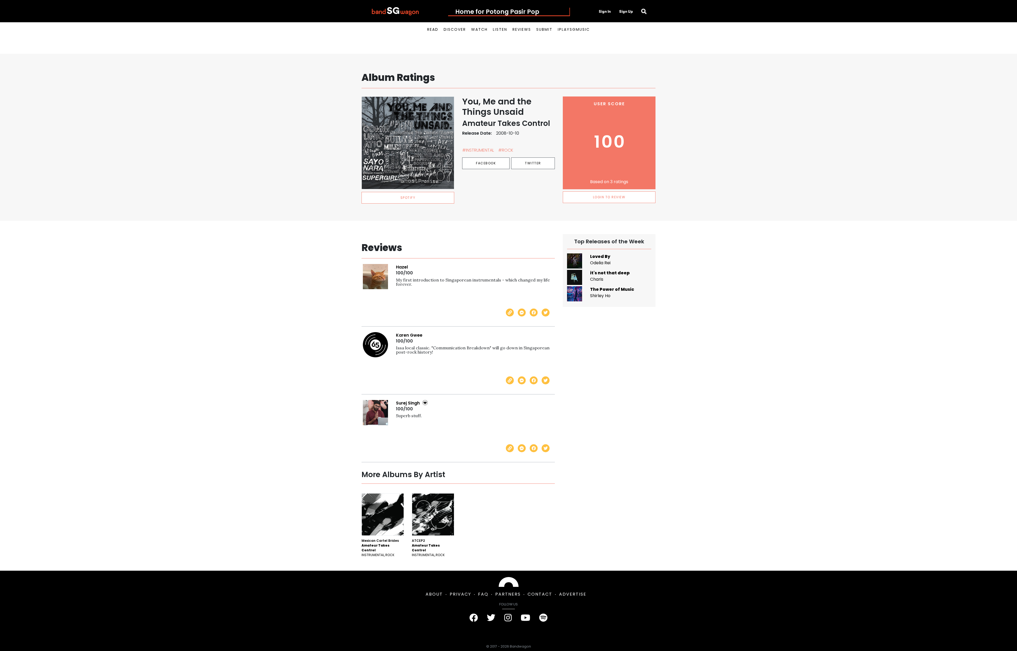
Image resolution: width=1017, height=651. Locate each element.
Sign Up (626, 11)
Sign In (605, 11)
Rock (389, 555)
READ (432, 29)
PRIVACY (460, 594)
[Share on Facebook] (534, 312)
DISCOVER (455, 29)
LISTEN (500, 29)
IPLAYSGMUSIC (574, 29)
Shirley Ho (600, 296)
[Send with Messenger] (522, 312)
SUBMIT (544, 29)
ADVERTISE (572, 594)
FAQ (483, 594)
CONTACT (540, 594)
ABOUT (434, 594)
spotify (408, 197)
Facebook (486, 163)
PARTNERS (508, 594)
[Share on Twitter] (546, 312)
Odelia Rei (600, 263)
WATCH (479, 29)
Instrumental (373, 555)
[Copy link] (510, 312)
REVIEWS (521, 29)
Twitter (533, 163)
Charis (596, 279)
